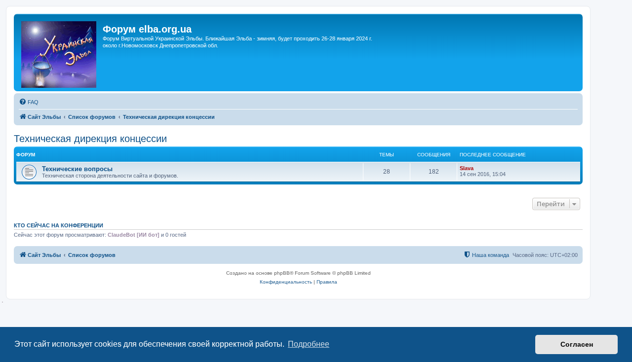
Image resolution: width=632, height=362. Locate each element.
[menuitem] (29, 102)
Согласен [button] (576, 344)
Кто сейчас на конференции (58, 225)
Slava (467, 168)
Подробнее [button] (308, 344)
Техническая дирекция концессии (90, 138)
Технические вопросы (77, 169)
